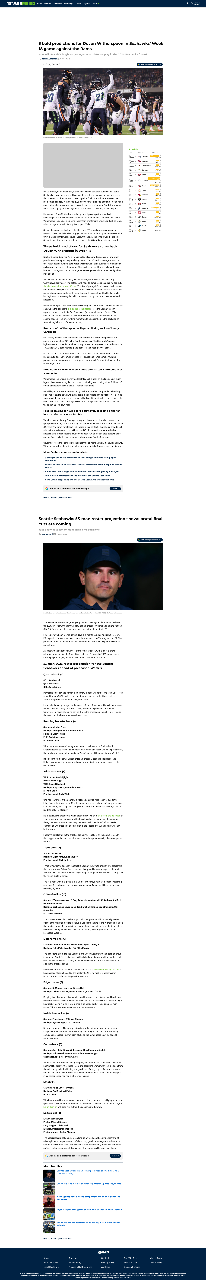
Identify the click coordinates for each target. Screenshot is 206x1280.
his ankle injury (50, 1107)
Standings (68, 4)
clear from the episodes (109, 815)
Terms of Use (130, 1262)
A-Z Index (105, 1267)
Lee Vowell (47, 534)
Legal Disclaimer (51, 1267)
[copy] (58, 64)
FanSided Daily (51, 1262)
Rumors (47, 4)
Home (46, 498)
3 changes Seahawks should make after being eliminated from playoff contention (80, 459)
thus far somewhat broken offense (59, 286)
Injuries (87, 4)
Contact (105, 1258)
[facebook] (187, 3)
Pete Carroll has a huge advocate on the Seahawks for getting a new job (82, 471)
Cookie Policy (156, 1262)
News (39, 4)
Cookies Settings (132, 1267)
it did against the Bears (79, 309)
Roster (78, 4)
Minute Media (30, 1273)
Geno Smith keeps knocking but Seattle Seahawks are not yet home (79, 480)
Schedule (58, 4)
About (46, 1258)
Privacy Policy (107, 1262)
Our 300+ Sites (131, 1258)
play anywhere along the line (105, 969)
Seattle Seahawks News (61, 498)
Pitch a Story (75, 1262)
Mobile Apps (156, 1258)
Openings (73, 1258)
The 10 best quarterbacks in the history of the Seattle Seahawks (77, 476)
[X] (192, 3)
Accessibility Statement (80, 1267)
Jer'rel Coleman (50, 59)
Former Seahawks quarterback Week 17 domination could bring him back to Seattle (83, 466)
